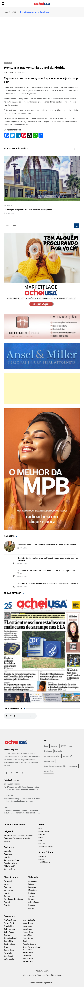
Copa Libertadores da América (55, 766)
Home (6, 12)
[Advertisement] (42, 33)
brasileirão (58, 751)
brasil (70, 746)
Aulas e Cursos (33, 902)
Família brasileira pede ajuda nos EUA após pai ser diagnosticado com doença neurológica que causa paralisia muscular (22, 801)
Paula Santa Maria (29, 944)
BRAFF (63, 746)
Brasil (6, 784)
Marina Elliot (27, 935)
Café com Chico (9, 869)
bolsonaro (55, 746)
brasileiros (48, 751)
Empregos (7, 887)
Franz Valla (8, 953)
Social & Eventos (44, 862)
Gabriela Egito (9, 956)
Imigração (9, 831)
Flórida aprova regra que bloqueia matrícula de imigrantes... (28, 210)
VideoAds (33, 877)
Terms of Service (51, 975)
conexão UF (67, 756)
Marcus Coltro (28, 932)
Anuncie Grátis (31, 975)
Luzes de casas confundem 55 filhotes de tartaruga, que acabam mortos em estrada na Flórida (21, 812)
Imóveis (6, 884)
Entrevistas (8, 854)
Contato (59, 975)
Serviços (7, 896)
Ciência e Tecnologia (45, 846)
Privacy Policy (41, 975)
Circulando (7, 935)
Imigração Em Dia (29, 920)
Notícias (7, 841)
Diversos (31, 899)
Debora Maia (8, 941)
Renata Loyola (28, 952)
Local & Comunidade (14, 824)
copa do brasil (49, 761)
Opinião (25, 941)
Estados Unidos (16, 784)
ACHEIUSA (9, 72)
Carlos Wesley (9, 932)
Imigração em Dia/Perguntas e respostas (18, 835)
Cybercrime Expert (10, 938)
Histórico (14, 12)
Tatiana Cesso (28, 961)
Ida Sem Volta (9, 959)
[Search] (81, 3)
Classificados (11, 877)
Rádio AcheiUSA (9, 866)
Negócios (7, 857)
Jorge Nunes (27, 929)
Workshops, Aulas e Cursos (13, 899)
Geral (41, 824)
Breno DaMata (9, 926)
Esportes (41, 843)
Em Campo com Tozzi (11, 860)
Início (24, 975)
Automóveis (8, 881)
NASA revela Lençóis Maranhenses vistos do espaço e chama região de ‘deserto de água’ (21, 789)
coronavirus (73, 766)
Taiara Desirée (28, 958)
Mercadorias (8, 890)
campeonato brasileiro (52, 756)
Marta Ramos (28, 938)
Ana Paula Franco (10, 920)
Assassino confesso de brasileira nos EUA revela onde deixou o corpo (47, 545)
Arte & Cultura (45, 852)
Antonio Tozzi (9, 923)
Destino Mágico (9, 944)
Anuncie (7, 905)
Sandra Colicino (28, 955)
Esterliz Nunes (9, 950)
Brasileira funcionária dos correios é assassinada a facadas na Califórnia (48, 584)
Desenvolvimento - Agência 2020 (42, 983)
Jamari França (28, 923)
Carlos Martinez (9, 929)
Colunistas (9, 916)
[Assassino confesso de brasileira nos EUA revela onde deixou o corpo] (9, 546)
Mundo (40, 837)
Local (6, 807)
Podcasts (9, 847)
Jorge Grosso (27, 926)
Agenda (41, 859)
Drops (6, 947)
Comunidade (8, 795)
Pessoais (7, 902)
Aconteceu (42, 856)
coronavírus (48, 771)
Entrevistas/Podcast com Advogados (17, 838)
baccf (46, 746)
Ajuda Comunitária (10, 863)
